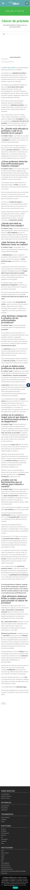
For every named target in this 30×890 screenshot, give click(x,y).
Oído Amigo (4, 873)
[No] (28, 883)
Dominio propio (5, 833)
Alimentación (4, 839)
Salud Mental (4, 807)
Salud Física (4, 810)
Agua (2, 843)
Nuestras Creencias (6, 796)
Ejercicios (3, 835)
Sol (2, 837)
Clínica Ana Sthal (5, 865)
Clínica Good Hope (6, 867)
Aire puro (3, 829)
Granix (2, 855)
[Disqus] (15, 726)
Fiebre (2, 821)
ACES (2, 851)
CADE (2, 857)
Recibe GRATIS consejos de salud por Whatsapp (13, 871)
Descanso (3, 841)
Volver (3, 703)
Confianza (3, 831)
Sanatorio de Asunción (7, 869)
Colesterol (3, 819)
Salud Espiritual (5, 805)
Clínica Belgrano (5, 863)
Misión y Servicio (5, 798)
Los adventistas (5, 794)
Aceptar (15, 887)
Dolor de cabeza (5, 817)
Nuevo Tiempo (5, 853)
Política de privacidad (21, 885)
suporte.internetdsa (15, 57)
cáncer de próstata (9, 67)
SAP (2, 861)
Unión (2, 859)
